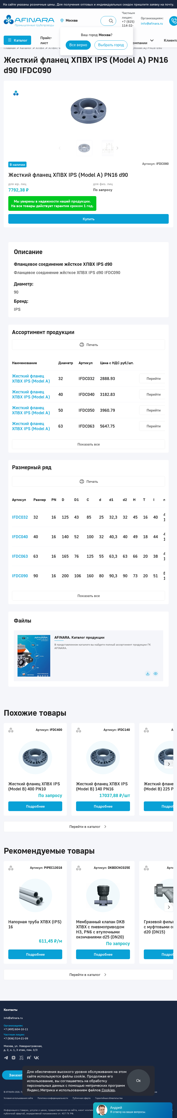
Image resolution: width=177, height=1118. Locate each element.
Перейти (154, 378)
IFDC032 (20, 517)
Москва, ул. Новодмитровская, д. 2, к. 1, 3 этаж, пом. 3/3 (23, 1048)
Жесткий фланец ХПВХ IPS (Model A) (31, 378)
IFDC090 (20, 575)
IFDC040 (20, 536)
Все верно (78, 45)
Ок (138, 1081)
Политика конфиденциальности (53, 1098)
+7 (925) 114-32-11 (128, 25)
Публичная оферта (82, 1098)
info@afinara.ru (152, 23)
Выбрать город (111, 45)
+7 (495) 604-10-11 (16, 1029)
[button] (69, 20)
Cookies (108, 1090)
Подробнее (35, 806)
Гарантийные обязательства (109, 1098)
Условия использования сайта (18, 1098)
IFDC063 (20, 556)
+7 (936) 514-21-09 (16, 1038)
